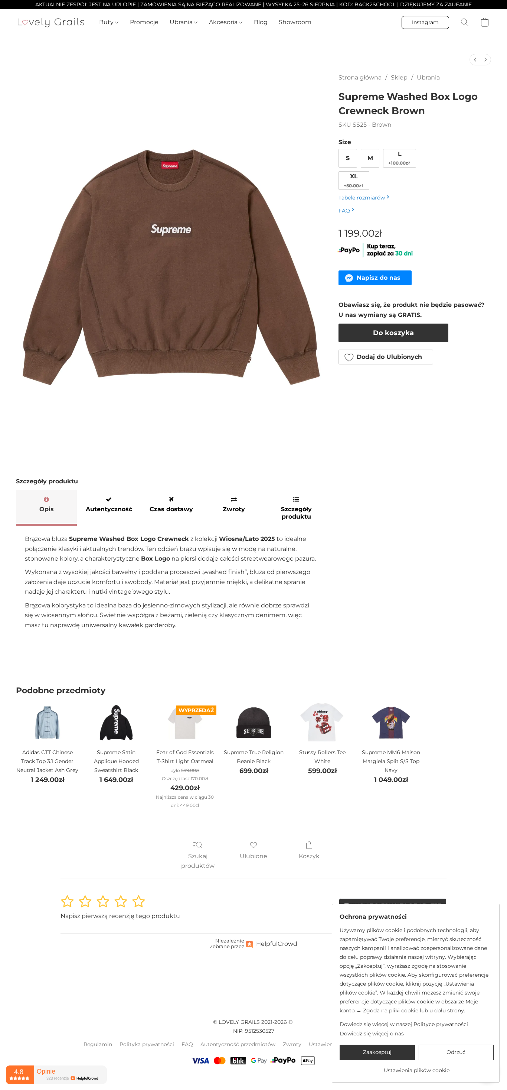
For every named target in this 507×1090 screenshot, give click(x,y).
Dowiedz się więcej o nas (372, 1033)
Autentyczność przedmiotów (237, 1044)
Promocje (144, 22)
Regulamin (98, 1044)
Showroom (295, 22)
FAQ (187, 1044)
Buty (107, 22)
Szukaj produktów (198, 861)
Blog (261, 22)
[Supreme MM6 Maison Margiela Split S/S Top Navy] (391, 723)
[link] (417, 1067)
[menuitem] (475, 59)
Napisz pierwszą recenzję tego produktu (120, 915)
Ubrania (182, 22)
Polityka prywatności (147, 1044)
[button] (51, 22)
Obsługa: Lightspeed (253, 1079)
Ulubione (253, 856)
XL (353, 180)
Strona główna (360, 77)
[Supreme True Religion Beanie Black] (253, 723)
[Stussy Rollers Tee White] (322, 723)
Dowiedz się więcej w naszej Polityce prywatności (404, 1024)
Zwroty (292, 1044)
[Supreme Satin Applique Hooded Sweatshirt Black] (116, 723)
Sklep (399, 77)
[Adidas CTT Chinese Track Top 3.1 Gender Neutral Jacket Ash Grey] (47, 723)
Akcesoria (224, 22)
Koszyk (309, 856)
